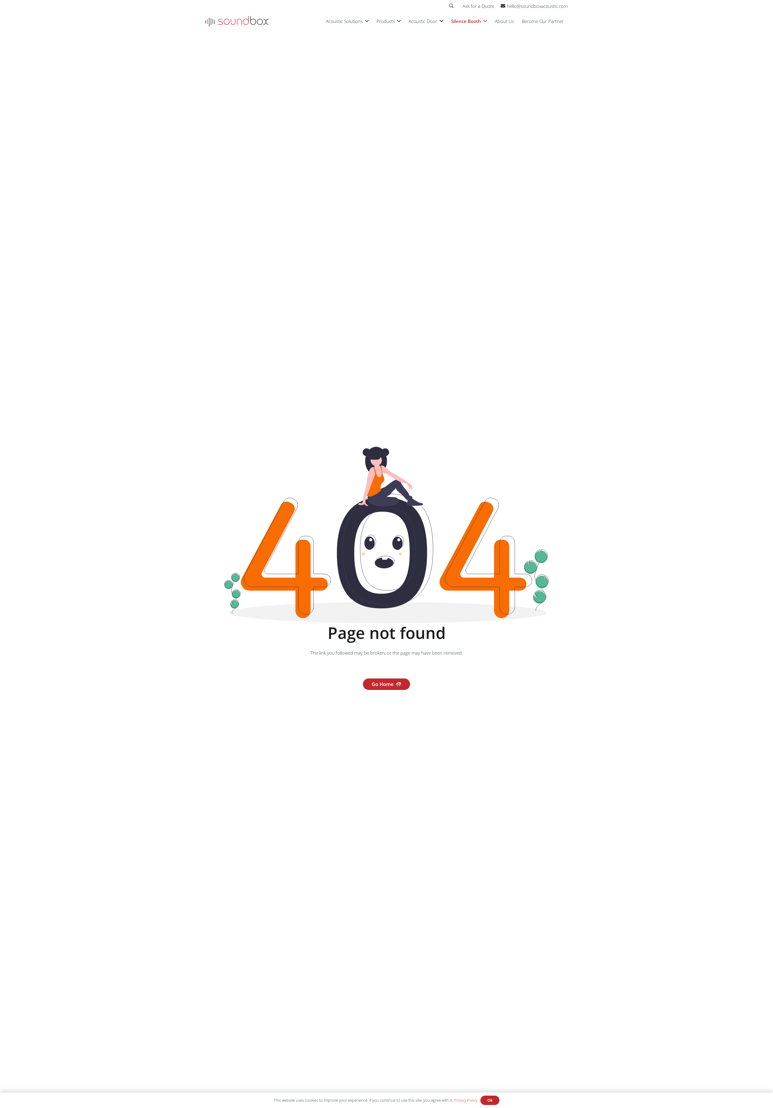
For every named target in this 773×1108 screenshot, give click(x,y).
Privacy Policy (465, 1100)
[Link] (236, 21)
